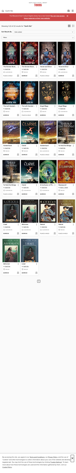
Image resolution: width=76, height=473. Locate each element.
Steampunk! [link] (62, 185)
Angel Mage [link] (44, 106)
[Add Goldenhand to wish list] (18, 155)
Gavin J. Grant (64, 187)
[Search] (2, 11)
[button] (69, 26)
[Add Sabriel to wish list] (54, 233)
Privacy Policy (52, 457)
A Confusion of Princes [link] (47, 185)
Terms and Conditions (37, 457)
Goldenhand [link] (7, 146)
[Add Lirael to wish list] (18, 233)
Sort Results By (6, 32)
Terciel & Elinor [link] (63, 67)
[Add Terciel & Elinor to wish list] (73, 76)
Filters (5, 37)
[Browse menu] (73, 11)
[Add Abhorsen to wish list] (36, 233)
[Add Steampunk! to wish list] (73, 194)
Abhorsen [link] (25, 224)
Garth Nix (7, 69)
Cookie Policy (7, 467)
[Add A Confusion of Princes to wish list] (54, 194)
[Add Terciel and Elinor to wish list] (54, 76)
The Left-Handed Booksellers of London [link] (10, 106)
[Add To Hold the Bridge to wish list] (73, 155)
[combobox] (34, 11)
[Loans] (68, 11)
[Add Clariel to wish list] (36, 155)
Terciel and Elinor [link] (46, 67)
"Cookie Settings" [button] (56, 462)
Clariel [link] (24, 146)
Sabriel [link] (42, 224)
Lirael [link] (5, 224)
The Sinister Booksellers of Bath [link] (10, 67)
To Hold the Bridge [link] (64, 146)
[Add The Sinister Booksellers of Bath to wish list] (18, 76)
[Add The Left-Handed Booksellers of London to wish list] (18, 115)
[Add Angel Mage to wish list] (54, 115)
